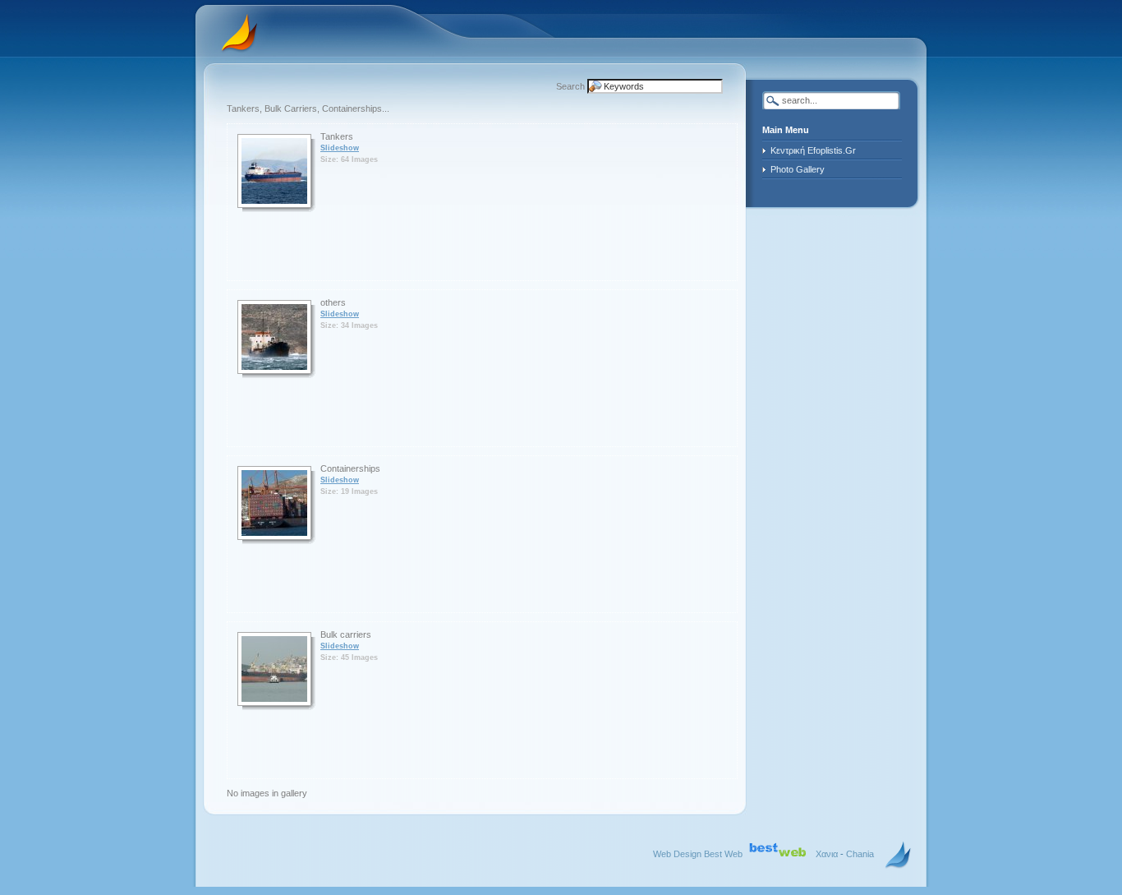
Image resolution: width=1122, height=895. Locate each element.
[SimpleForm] (898, 855)
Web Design (677, 854)
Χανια (827, 854)
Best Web (723, 854)
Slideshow (339, 148)
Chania (860, 854)
